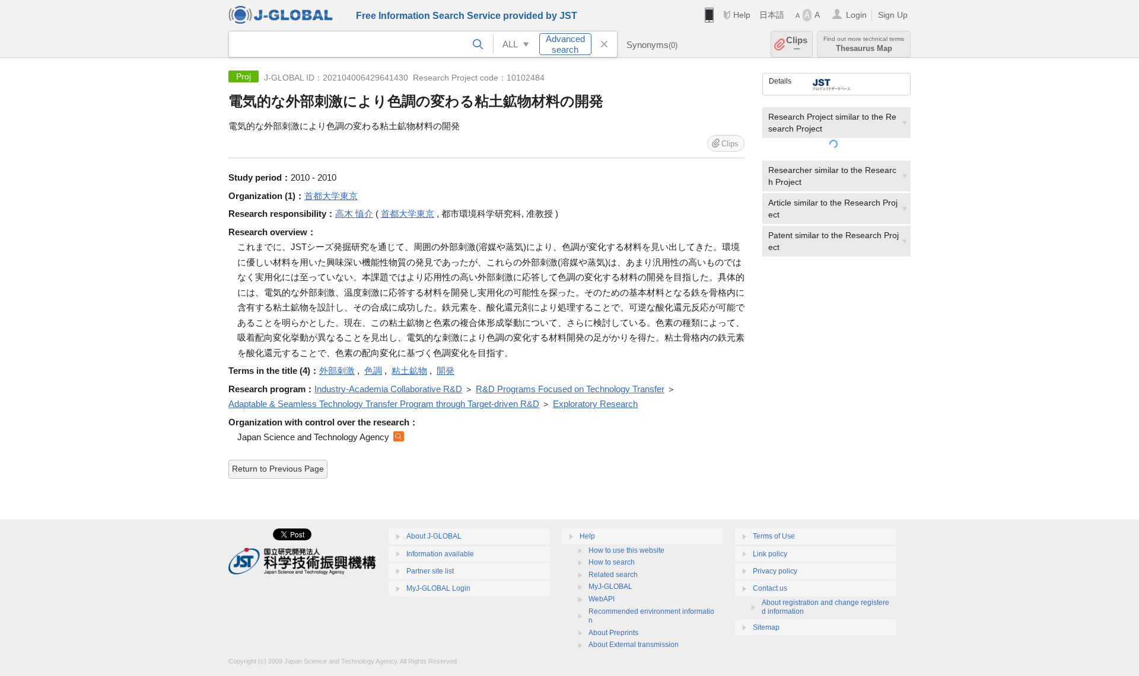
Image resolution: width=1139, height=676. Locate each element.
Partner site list (430, 571)
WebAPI (601, 599)
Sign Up (893, 15)
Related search (613, 575)
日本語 (771, 15)
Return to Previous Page (278, 468)
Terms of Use (774, 536)
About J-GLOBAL (434, 536)
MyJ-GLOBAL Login (438, 588)
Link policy (770, 554)
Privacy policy (775, 571)
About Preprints (613, 633)
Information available (440, 554)
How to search (611, 562)
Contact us (770, 588)
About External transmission (633, 644)
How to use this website (626, 550)
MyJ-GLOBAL (610, 586)
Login (856, 15)
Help (741, 15)
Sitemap (766, 627)
